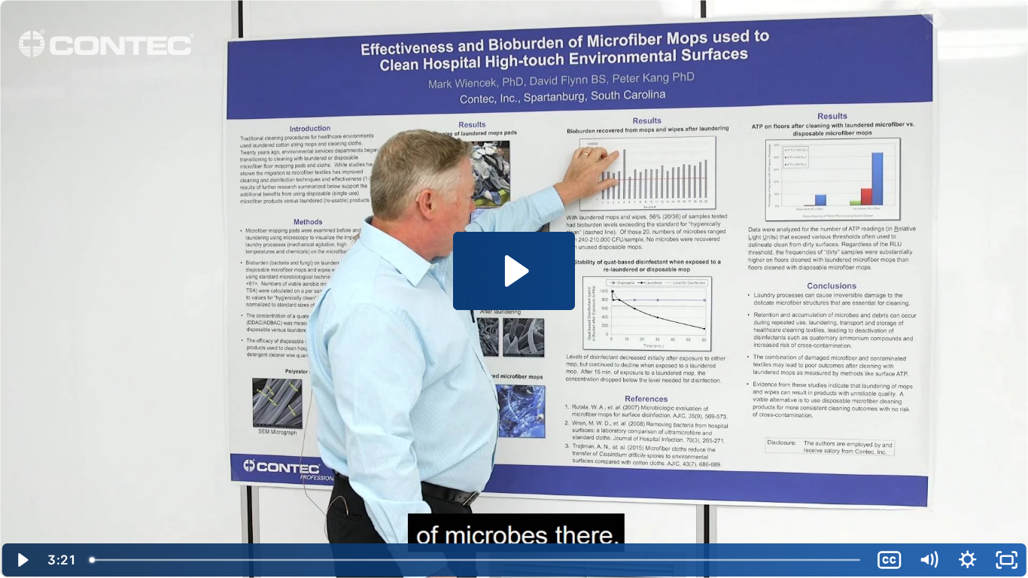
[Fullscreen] (1006, 559)
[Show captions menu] (889, 559)
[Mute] (928, 559)
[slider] (476, 559)
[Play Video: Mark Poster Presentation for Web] (514, 271)
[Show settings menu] (967, 559)
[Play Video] (21, 559)
